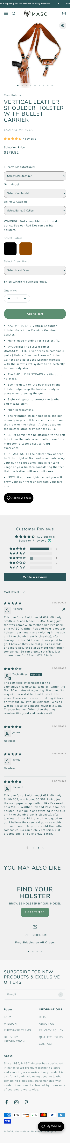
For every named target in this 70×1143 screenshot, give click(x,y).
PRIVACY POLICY (51, 1030)
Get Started (35, 912)
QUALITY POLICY (51, 1037)
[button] (13, 139)
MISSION (10, 1024)
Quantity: (10, 290)
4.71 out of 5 (46, 537)
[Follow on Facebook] (6, 1102)
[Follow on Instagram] (16, 1102)
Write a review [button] (35, 577)
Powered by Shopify (43, 1131)
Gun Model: (12, 184)
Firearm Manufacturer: (19, 167)
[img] (13, 603)
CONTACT (46, 1044)
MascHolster (13, 95)
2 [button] (33, 848)
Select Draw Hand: (17, 261)
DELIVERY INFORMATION (14, 1039)
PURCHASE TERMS (17, 1030)
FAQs (7, 1017)
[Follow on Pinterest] (26, 1102)
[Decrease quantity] (9, 298)
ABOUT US (46, 1024)
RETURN (45, 1017)
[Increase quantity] (25, 298)
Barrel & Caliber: (15, 202)
